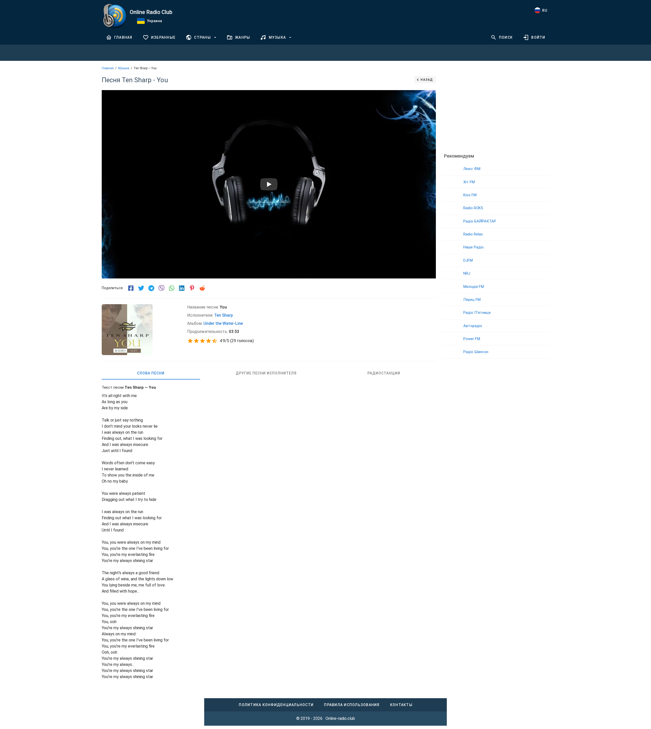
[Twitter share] (141, 288)
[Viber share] (161, 288)
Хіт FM (469, 182)
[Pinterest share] (192, 288)
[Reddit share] (202, 288)
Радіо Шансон (475, 351)
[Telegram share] (151, 288)
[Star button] (190, 341)
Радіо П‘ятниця (477, 312)
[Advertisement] (495, 110)
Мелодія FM (473, 286)
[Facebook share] (131, 288)
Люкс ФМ (471, 168)
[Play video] (268, 184)
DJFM (468, 260)
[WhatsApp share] (171, 288)
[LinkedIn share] (181, 288)
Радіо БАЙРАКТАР (479, 221)
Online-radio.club (340, 718)
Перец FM (472, 299)
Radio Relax (473, 234)
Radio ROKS (473, 208)
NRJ (466, 273)
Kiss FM (470, 195)
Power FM (471, 339)
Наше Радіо (473, 247)
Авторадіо (472, 326)
